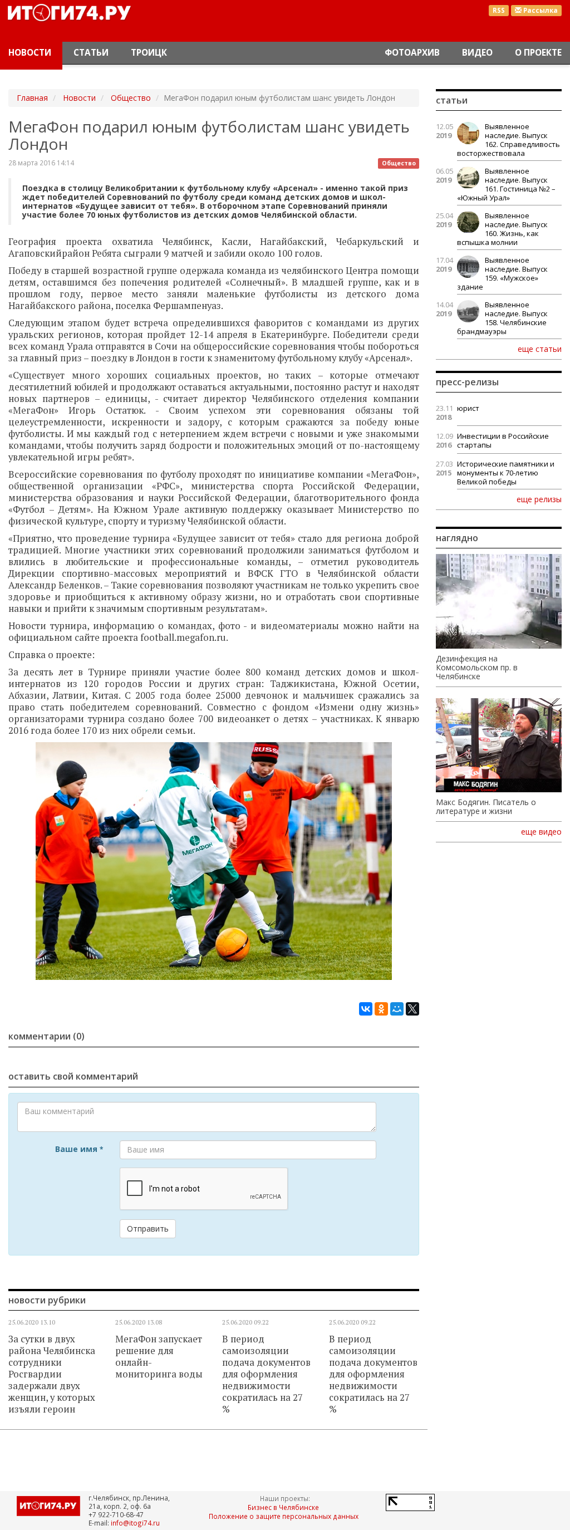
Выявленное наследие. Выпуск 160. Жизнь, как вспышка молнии (502, 228)
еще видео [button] (541, 831)
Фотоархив (412, 52)
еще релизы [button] (539, 499)
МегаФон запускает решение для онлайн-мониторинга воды (159, 1356)
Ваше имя (79, 1149)
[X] (412, 1009)
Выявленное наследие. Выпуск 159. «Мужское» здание (502, 273)
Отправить (148, 1228)
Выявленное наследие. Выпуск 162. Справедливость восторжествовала (508, 139)
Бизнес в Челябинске (283, 1507)
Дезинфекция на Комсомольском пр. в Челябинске (477, 667)
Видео (477, 52)
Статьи (91, 52)
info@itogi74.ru (135, 1522)
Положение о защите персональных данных (283, 1516)
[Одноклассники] (381, 1009)
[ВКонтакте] (365, 1009)
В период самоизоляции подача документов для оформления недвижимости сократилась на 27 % (266, 1374)
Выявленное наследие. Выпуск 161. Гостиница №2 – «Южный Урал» (506, 184)
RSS (499, 10)
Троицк (149, 52)
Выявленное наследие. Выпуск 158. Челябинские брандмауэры (502, 318)
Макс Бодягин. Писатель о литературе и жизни (486, 807)
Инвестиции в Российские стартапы (503, 440)
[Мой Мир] (397, 1009)
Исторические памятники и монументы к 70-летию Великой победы (505, 473)
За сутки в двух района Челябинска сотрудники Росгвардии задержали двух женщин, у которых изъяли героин (51, 1374)
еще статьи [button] (540, 349)
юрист (468, 408)
